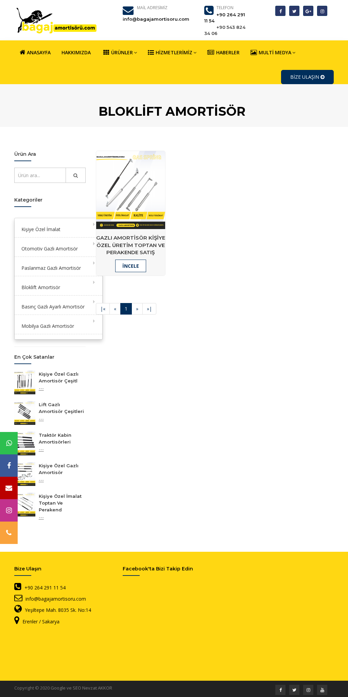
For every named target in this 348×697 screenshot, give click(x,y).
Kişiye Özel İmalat (40, 229)
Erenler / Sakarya (40, 621)
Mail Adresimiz (152, 8)
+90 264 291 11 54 (45, 587)
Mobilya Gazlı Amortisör (47, 326)
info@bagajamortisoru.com (55, 599)
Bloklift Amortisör (40, 287)
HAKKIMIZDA (76, 52)
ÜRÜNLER (122, 52)
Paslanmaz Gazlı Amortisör (51, 268)
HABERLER (228, 52)
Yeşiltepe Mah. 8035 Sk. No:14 (58, 610)
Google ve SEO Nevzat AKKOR (81, 688)
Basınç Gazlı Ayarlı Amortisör (53, 306)
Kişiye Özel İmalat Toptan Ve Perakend (60, 502)
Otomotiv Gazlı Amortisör (49, 248)
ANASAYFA (38, 52)
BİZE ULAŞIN (305, 77)
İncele (130, 266)
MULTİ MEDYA (275, 52)
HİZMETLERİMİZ (174, 52)
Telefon (224, 8)
